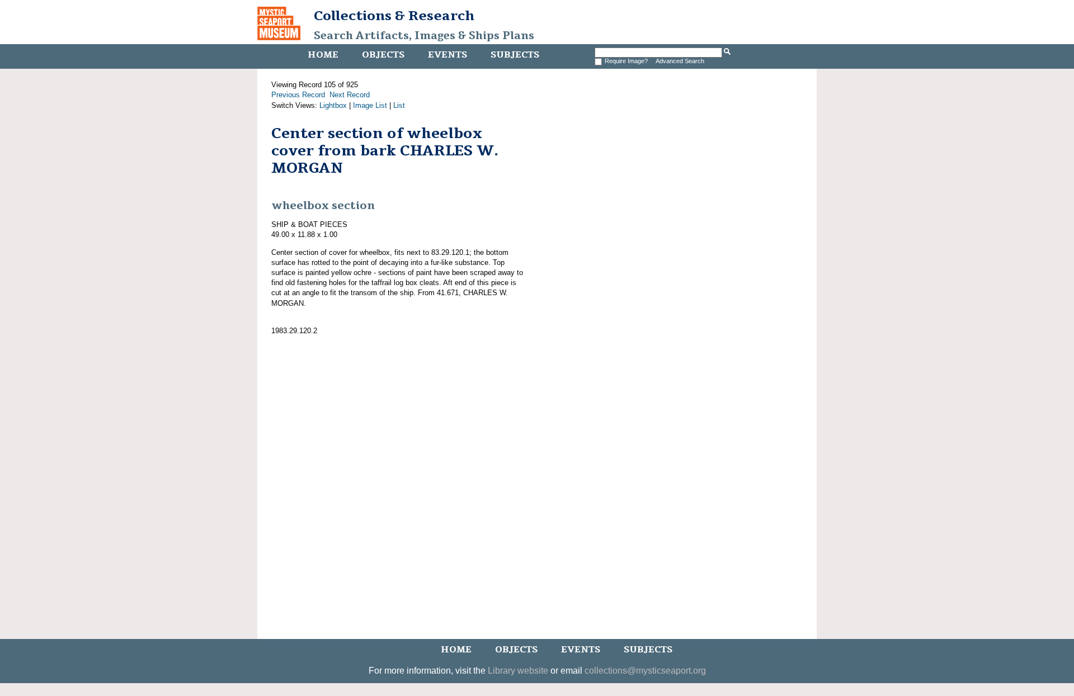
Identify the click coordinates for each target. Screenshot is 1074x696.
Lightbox (333, 105)
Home (323, 55)
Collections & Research (394, 16)
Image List (370, 105)
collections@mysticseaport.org (645, 670)
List (399, 105)
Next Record (349, 95)
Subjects (515, 55)
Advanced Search (680, 61)
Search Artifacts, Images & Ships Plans (424, 36)
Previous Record (298, 95)
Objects (383, 55)
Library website (518, 670)
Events (447, 55)
